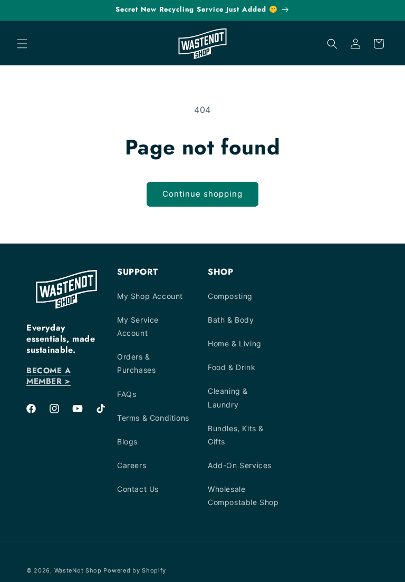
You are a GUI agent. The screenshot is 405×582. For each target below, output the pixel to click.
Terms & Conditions (153, 417)
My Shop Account (150, 296)
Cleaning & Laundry (228, 397)
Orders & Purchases (136, 363)
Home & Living (235, 343)
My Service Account (138, 326)
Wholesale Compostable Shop (243, 495)
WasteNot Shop (78, 570)
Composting (230, 296)
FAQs (126, 394)
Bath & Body (231, 319)
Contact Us (138, 488)
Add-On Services (240, 465)
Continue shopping (202, 194)
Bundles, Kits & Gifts (236, 435)
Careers (131, 465)
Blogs (127, 441)
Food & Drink (231, 367)
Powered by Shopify (134, 570)
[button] (22, 43)
